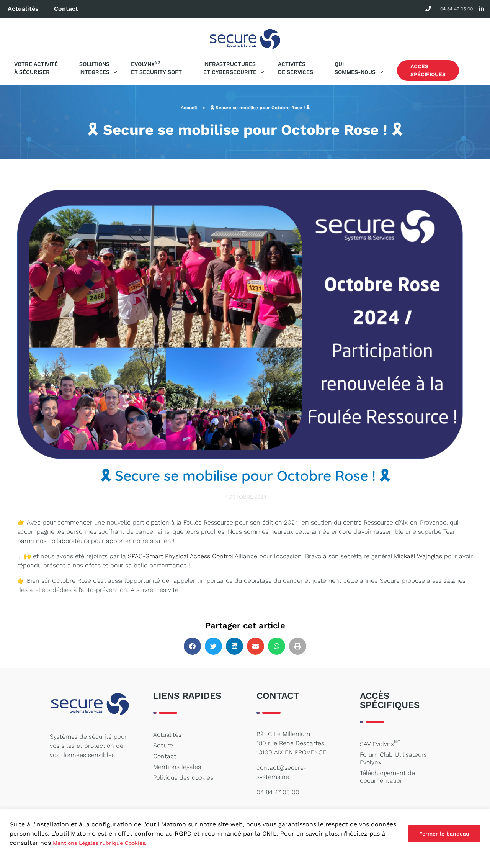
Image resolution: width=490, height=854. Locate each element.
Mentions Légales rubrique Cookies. (100, 843)
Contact (66, 8)
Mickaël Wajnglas (418, 556)
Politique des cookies (183, 777)
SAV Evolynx (380, 743)
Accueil (189, 107)
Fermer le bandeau (444, 834)
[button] (192, 646)
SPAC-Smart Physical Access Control (180, 556)
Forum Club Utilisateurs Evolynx (393, 758)
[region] (245, 831)
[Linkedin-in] (481, 9)
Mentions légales (177, 766)
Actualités (23, 8)
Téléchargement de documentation (387, 776)
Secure (163, 745)
